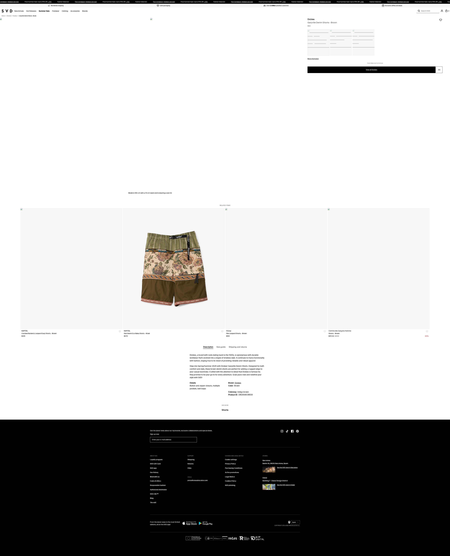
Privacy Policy (230, 464)
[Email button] (439, 70)
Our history (154, 472)
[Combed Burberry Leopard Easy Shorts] (71, 268)
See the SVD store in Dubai (286, 485)
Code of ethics (155, 481)
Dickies (15, 16)
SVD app (153, 468)
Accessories (75, 11)
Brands (85, 11)
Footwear (55, 11)
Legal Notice (230, 477)
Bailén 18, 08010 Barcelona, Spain (275, 463)
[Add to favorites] (440, 20)
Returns (190, 464)
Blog (152, 498)
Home (3, 16)
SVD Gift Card (155, 464)
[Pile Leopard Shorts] (276, 268)
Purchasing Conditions (233, 468)
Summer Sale (44, 11)
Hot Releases (31, 11)
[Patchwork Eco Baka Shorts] (174, 268)
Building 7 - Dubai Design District (275, 481)
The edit (153, 503)
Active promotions (232, 472)
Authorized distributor (158, 490)
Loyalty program (156, 460)
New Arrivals (19, 11)
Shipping (191, 460)
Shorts (225, 410)
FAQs (189, 468)
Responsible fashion (158, 485)
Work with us (154, 477)
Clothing (65, 11)
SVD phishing (230, 485)
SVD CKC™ (154, 494)
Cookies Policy (230, 481)
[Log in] (442, 11)
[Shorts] (378, 268)
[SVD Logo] (7, 10)
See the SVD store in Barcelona (287, 467)
